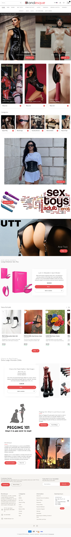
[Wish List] (63, 2)
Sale (20, 515)
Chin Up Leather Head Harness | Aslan (33, 336)
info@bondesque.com (9, 518)
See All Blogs (54, 424)
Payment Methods (41, 506)
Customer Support (41, 509)
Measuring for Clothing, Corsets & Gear (44, 516)
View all (62, 508)
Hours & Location (10, 462)
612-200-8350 (7, 514)
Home (3, 7)
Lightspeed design (43, 534)
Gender (64, 7)
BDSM (12, 7)
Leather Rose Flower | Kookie (53, 336)
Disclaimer (39, 502)
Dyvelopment (51, 534)
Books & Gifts (55, 7)
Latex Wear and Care (41, 519)
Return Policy (16, 484)
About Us (22, 462)
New (8, 7)
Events (20, 513)
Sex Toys (20, 7)
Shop (48, 286)
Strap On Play (29, 7)
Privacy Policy (40, 504)
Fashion (45, 7)
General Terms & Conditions (43, 498)
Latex (38, 7)
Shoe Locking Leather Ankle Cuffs (10, 336)
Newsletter (39, 513)
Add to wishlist (48, 290)
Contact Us (5, 484)
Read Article (43, 424)
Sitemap (38, 511)
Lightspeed (37, 534)
